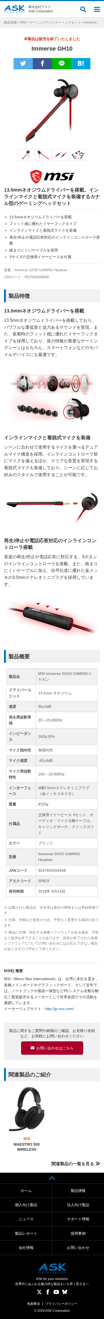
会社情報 (26, 1247)
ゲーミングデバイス (43, 22)
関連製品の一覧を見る (72, 1163)
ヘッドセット (71, 22)
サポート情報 (78, 1219)
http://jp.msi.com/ (59, 1009)
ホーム (26, 1190)
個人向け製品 (26, 1205)
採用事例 (78, 1233)
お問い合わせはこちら (55, 1048)
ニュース (26, 1219)
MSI (23, 22)
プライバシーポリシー (61, 1304)
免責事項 (33, 1304)
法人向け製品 (78, 1205)
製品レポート (26, 1233)
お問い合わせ (78, 1247)
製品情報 (10, 22)
